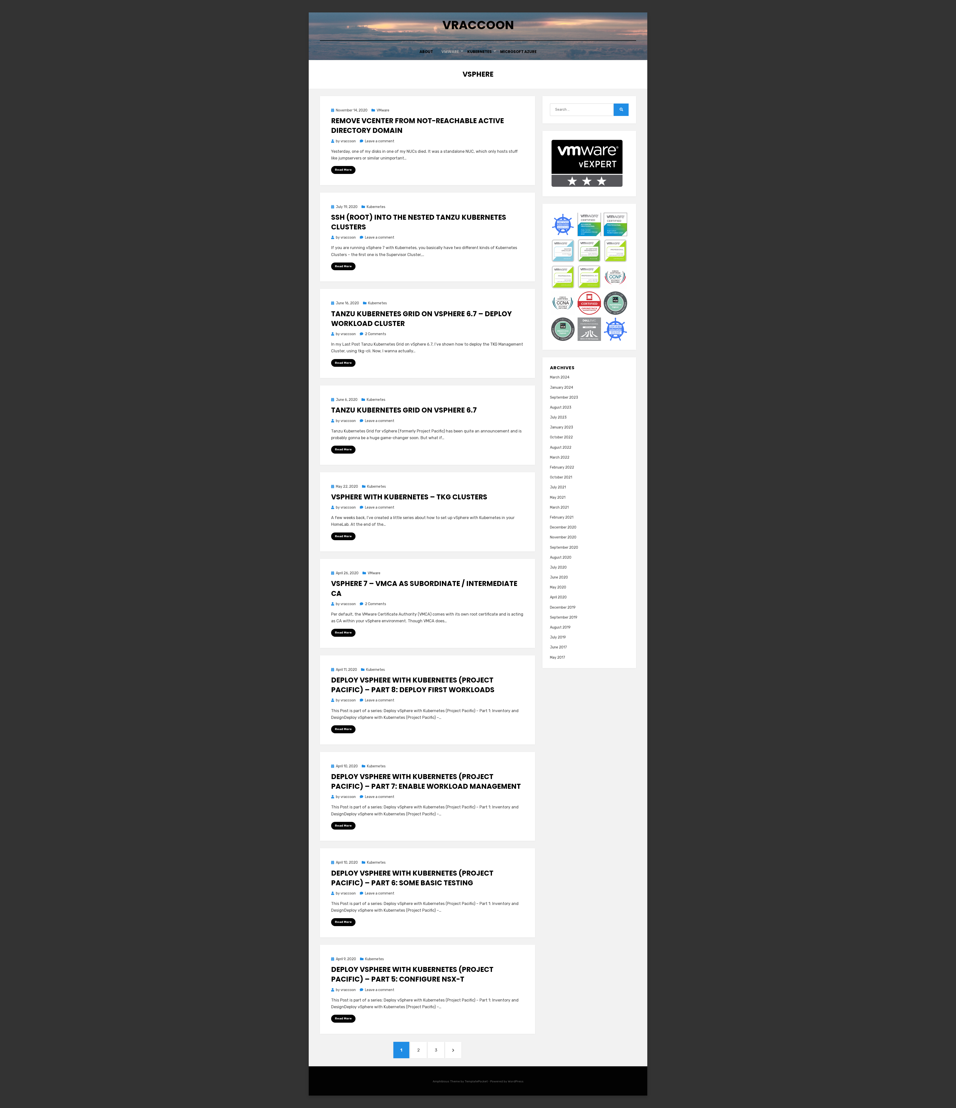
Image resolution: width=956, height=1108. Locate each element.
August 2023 (560, 407)
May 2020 (558, 587)
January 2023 (561, 427)
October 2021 (561, 477)
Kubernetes (479, 51)
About (426, 51)
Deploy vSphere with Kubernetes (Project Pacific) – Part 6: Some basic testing (412, 878)
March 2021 (559, 507)
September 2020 (564, 547)
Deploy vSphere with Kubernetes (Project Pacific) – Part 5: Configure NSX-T (412, 974)
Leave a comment (379, 141)
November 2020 (563, 537)
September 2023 (564, 397)
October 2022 (561, 437)
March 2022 (559, 457)
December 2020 (563, 527)
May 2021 (557, 497)
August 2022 (560, 447)
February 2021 (561, 517)
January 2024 (561, 387)
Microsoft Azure (518, 51)
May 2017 (557, 657)
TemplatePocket (476, 1081)
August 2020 (560, 557)
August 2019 (560, 627)
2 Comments (375, 334)
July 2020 (558, 567)
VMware (450, 51)
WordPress (516, 1081)
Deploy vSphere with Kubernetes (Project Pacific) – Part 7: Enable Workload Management (426, 781)
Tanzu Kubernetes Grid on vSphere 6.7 (404, 410)
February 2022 (562, 467)
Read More (343, 169)
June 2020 (559, 577)
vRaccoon (478, 25)
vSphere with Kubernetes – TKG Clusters (409, 497)
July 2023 (558, 417)
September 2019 (563, 617)
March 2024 (559, 377)
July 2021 (558, 487)
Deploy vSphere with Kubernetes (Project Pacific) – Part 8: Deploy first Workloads (412, 685)
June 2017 (558, 647)
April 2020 (558, 597)
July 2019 (558, 637)
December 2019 (563, 607)
